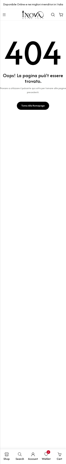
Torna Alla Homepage (33, 105)
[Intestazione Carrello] (61, 15)
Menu (4, 15)
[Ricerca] (53, 14)
